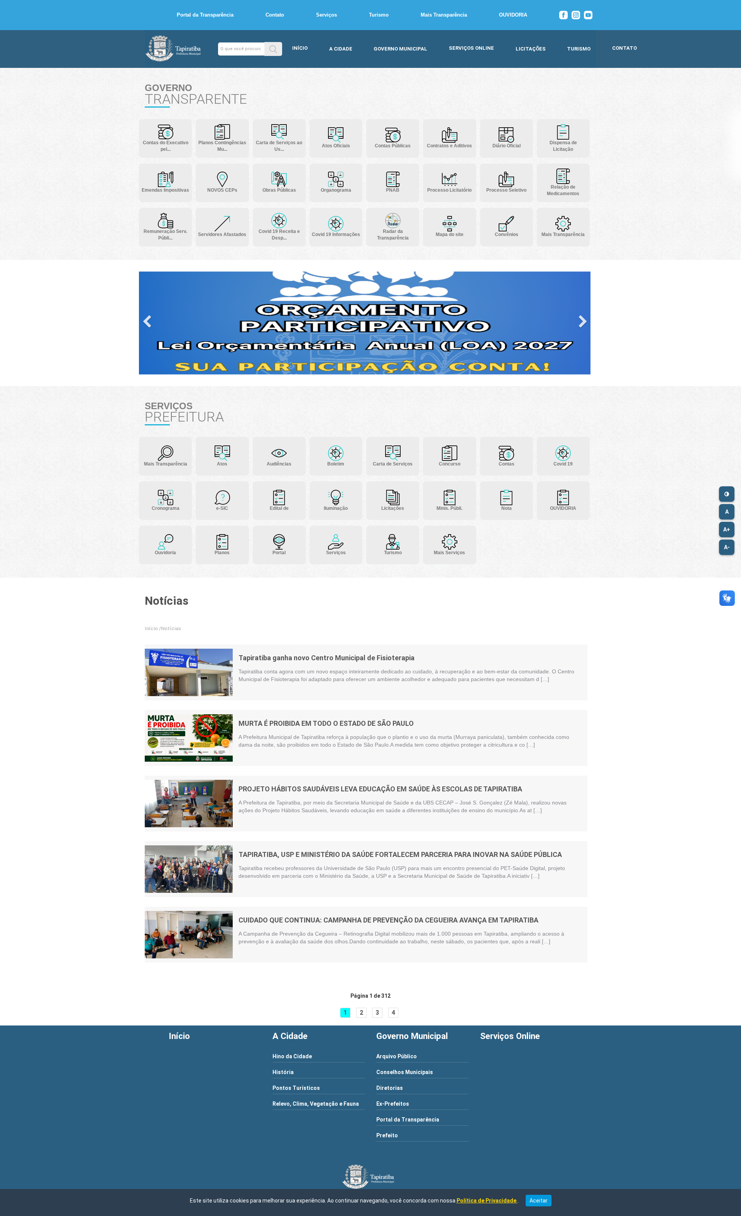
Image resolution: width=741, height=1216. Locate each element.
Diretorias (389, 1088)
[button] (273, 49)
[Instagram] (576, 15)
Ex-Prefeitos (392, 1104)
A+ (726, 529)
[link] (189, 672)
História (283, 1072)
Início (300, 48)
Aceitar (539, 1200)
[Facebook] (563, 15)
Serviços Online (471, 48)
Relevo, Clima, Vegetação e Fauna (315, 1104)
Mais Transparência (444, 15)
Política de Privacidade (487, 1200)
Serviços (326, 15)
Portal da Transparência (205, 15)
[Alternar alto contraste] (726, 494)
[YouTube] (588, 15)
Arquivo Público (396, 1056)
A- (727, 547)
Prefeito (387, 1135)
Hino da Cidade (292, 1056)
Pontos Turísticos (296, 1088)
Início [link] (151, 628)
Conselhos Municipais (404, 1072)
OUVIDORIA (513, 15)
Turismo (379, 15)
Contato (275, 15)
